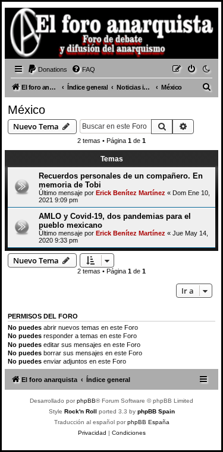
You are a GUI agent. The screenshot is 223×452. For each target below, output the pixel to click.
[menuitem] (47, 69)
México (26, 109)
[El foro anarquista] (27, 35)
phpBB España (148, 422)
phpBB (86, 400)
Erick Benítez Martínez (130, 192)
